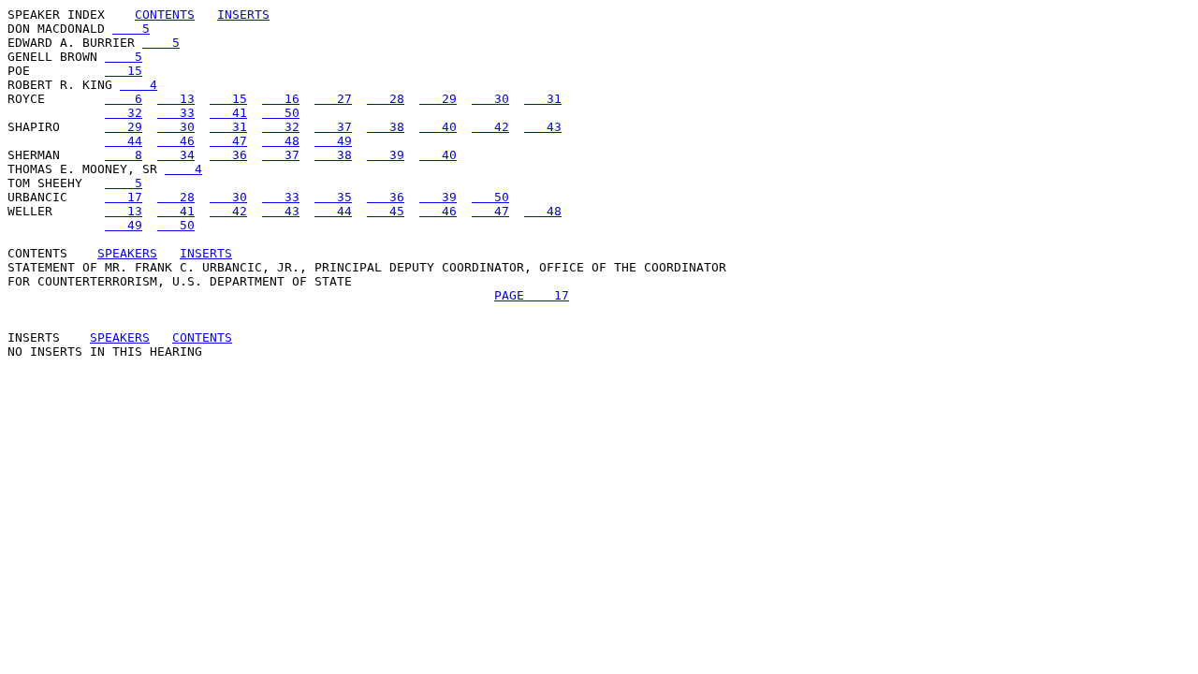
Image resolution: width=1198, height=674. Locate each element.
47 (228, 141)
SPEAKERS (127, 253)
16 (281, 99)
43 (543, 127)
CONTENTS (165, 14)
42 (490, 127)
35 (333, 197)
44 (123, 141)
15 (123, 71)
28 (385, 99)
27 (333, 99)
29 (438, 99)
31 (543, 99)
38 (385, 127)
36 (228, 155)
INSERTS (243, 14)
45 (385, 211)
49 (333, 141)
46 (176, 141)
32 (123, 113)
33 (176, 113)
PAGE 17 (531, 295)
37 (333, 127)
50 (281, 113)
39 (385, 155)
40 (438, 127)
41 (228, 113)
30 (490, 99)
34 (176, 155)
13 (176, 99)
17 (123, 197)
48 (281, 141)
